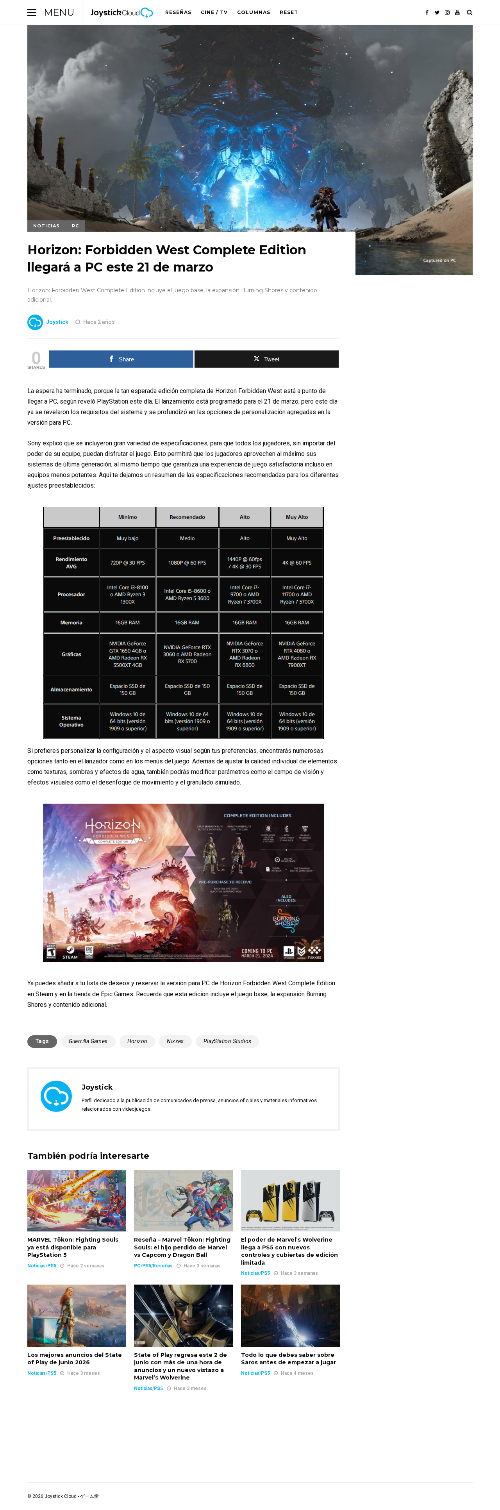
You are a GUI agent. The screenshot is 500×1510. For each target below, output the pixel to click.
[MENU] (31, 12)
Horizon (137, 1041)
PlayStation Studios (228, 1041)
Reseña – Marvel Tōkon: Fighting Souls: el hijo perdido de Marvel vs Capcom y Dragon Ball (182, 1247)
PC (75, 226)
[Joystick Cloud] (122, 23)
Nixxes (175, 1041)
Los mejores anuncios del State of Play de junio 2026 (74, 1358)
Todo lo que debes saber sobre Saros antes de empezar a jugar (288, 1358)
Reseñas (178, 12)
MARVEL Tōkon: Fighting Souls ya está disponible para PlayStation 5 (72, 1247)
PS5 (51, 1266)
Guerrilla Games (88, 1041)
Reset (289, 12)
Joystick (57, 322)
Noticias (46, 226)
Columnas (253, 12)
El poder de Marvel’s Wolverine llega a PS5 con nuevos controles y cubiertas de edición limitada (289, 1251)
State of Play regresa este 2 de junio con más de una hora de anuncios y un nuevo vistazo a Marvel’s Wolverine (180, 1366)
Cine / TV (214, 12)
